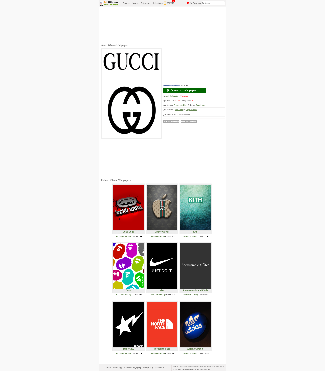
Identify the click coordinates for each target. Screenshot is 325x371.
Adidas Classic (195, 349)
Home (109, 368)
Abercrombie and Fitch (195, 290)
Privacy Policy (147, 368)
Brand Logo (200, 105)
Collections (157, 3)
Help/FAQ (117, 368)
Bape (128, 290)
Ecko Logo (128, 231)
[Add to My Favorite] (164, 96)
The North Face (162, 349)
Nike (161, 290)
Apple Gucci (162, 231)
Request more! (191, 110)
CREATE (171, 2)
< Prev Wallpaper (171, 122)
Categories (145, 3)
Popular (126, 3)
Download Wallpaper (183, 90)
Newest (135, 3)
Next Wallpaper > (188, 122)
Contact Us (160, 368)
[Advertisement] (163, 25)
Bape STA (128, 349)
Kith (195, 231)
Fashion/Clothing (180, 105)
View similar (179, 110)
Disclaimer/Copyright (131, 368)
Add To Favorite (172, 96)
